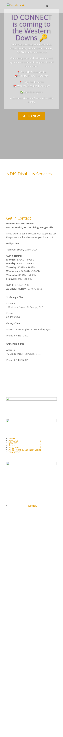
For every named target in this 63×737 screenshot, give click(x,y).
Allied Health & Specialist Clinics (25, 449)
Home (12, 438)
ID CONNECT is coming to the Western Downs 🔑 (31, 27)
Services (13, 442)
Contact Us (14, 452)
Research (13, 445)
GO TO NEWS (32, 116)
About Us (13, 440)
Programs (14, 447)
